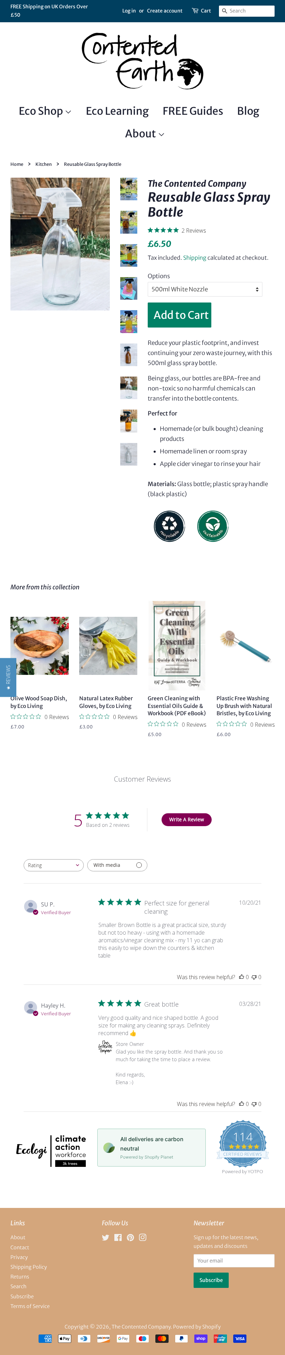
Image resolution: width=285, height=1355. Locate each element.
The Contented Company (141, 1327)
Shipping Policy (28, 1267)
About (141, 133)
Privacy (19, 1257)
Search (18, 1286)
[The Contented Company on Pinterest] (130, 1239)
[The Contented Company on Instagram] (142, 1239)
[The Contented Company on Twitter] (105, 1239)
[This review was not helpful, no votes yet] (254, 977)
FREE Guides (193, 111)
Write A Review (186, 819)
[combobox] (54, 865)
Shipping (194, 257)
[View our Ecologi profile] (51, 1165)
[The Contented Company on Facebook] (118, 1239)
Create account (164, 11)
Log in (129, 11)
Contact (19, 1247)
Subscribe (22, 1296)
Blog (248, 111)
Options (159, 276)
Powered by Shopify (197, 1327)
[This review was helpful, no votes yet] (241, 977)
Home (16, 164)
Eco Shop (42, 111)
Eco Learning (117, 111)
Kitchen (43, 164)
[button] (8, 677)
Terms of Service (30, 1306)
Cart (206, 11)
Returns (19, 1277)
